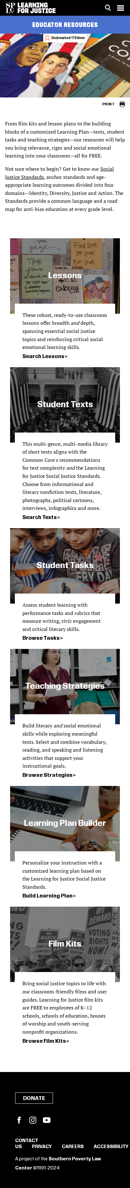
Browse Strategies (47, 775)
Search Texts (39, 517)
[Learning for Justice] (36, 8)
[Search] (108, 8)
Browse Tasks (41, 638)
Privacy (42, 1147)
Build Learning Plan (47, 895)
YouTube (46, 1120)
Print (108, 104)
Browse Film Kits (44, 1041)
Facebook (19, 1120)
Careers (73, 1147)
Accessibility (111, 1147)
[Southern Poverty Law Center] (10, 8)
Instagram (33, 1120)
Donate (34, 1098)
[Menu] (120, 8)
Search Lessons (43, 356)
